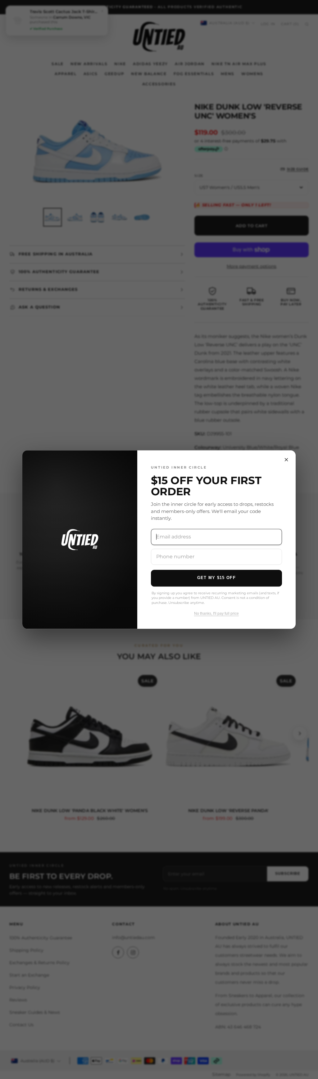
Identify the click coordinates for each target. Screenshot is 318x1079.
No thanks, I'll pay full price (216, 613)
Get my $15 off (216, 577)
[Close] (286, 459)
